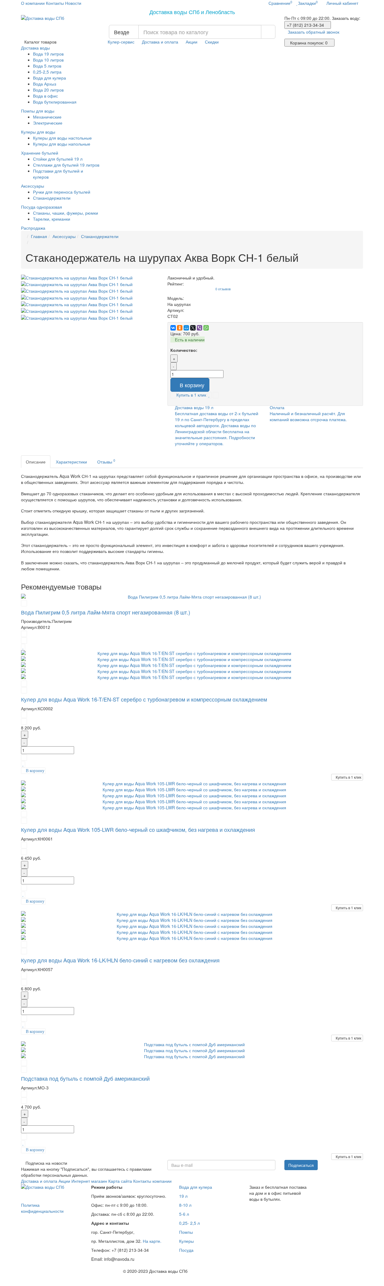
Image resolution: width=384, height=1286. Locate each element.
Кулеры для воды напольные (61, 144)
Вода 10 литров (48, 60)
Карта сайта (120, 1181)
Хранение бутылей (40, 153)
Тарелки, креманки (51, 219)
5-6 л (184, 1214)
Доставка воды (36, 48)
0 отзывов (223, 289)
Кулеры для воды (38, 132)
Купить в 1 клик (348, 777)
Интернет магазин (89, 1181)
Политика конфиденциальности (42, 1208)
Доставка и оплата (160, 42)
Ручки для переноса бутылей (61, 192)
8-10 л (185, 1205)
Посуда (186, 1250)
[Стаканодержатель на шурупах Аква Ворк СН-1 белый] (89, 278)
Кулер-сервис (121, 42)
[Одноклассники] (179, 328)
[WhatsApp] (206, 328)
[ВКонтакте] (173, 328)
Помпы (186, 1232)
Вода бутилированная (54, 102)
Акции (191, 42)
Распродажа (33, 228)
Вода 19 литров (48, 54)
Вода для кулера (49, 78)
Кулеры (186, 1241)
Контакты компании (152, 1181)
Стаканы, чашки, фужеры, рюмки (65, 213)
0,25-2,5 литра (47, 72)
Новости (73, 3)
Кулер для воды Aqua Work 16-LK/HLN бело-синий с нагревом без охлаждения (120, 960)
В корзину (192, 385)
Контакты (55, 3)
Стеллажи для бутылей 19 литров (66, 165)
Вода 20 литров (48, 90)
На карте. (152, 1241)
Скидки (212, 42)
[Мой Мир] (186, 328)
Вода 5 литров (47, 66)
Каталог (40, 42)
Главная (39, 236)
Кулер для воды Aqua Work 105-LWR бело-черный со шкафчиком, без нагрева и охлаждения (138, 829)
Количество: (183, 350)
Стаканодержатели (51, 198)
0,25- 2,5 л (189, 1223)
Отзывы (106, 461)
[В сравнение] (216, 395)
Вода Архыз (44, 84)
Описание (36, 462)
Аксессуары (33, 186)
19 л (183, 1196)
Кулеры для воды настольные (62, 138)
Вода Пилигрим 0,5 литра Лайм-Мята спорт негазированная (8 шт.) (105, 612)
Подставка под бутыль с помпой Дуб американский (85, 1078)
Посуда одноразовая (42, 207)
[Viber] (199, 328)
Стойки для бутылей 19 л (57, 159)
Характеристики (71, 462)
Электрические (47, 123)
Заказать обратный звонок (313, 32)
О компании (33, 3)
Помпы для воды (38, 111)
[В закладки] (209, 395)
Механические (47, 117)
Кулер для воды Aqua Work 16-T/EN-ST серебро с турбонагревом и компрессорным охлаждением (144, 699)
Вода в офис (45, 96)
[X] (193, 328)
